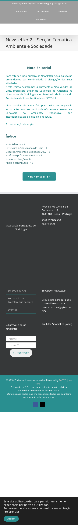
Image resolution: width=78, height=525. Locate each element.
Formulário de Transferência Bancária (20, 300)
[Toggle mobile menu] (70, 29)
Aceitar (11, 518)
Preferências (12, 511)
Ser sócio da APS (17, 290)
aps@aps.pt (60, 3)
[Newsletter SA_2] (10, 53)
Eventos (12, 309)
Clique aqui (48, 299)
